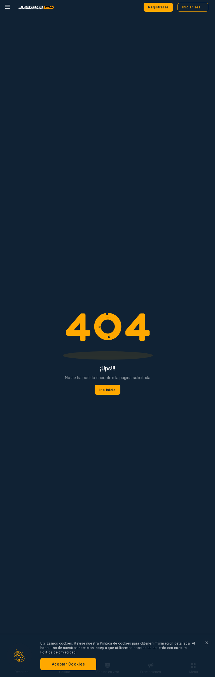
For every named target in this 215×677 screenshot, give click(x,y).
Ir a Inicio (107, 390)
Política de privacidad (58, 652)
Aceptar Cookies (68, 664)
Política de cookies (115, 643)
